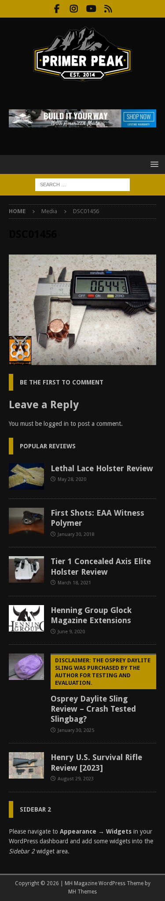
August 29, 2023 (76, 779)
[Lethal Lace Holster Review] (26, 476)
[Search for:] (82, 184)
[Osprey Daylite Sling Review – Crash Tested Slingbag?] (26, 667)
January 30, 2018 (76, 534)
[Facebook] (57, 9)
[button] (153, 164)
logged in (56, 423)
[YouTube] (91, 9)
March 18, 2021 (74, 583)
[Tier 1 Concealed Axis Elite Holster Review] (26, 569)
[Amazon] (108, 9)
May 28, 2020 (72, 479)
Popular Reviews (48, 446)
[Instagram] (74, 9)
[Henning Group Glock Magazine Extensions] (26, 618)
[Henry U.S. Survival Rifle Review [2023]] (26, 765)
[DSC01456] (82, 360)
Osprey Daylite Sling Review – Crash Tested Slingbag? (100, 690)
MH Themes (82, 892)
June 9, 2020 (71, 632)
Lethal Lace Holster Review (102, 468)
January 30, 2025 (76, 730)
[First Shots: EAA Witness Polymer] (26, 521)
